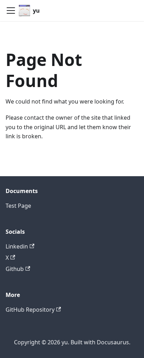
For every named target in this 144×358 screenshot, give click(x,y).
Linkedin (17, 246)
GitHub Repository (30, 309)
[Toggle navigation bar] (11, 10)
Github (15, 269)
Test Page (18, 206)
